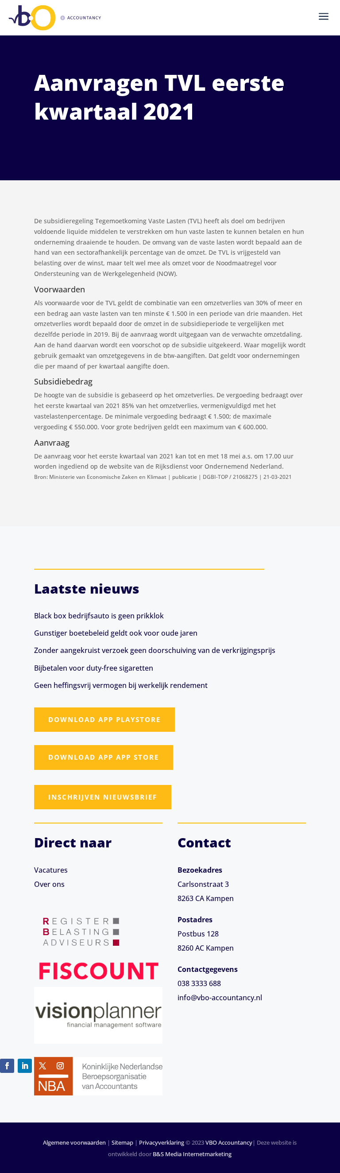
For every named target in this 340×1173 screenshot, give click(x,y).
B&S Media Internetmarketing (192, 1154)
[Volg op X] (42, 1066)
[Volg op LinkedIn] (25, 1066)
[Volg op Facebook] (7, 1066)
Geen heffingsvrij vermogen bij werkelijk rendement (121, 685)
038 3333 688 (199, 983)
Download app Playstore (104, 719)
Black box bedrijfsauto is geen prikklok (99, 616)
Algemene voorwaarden (74, 1142)
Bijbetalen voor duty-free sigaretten (93, 668)
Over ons (49, 884)
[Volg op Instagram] (60, 1066)
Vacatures (51, 870)
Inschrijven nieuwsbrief (102, 796)
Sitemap (122, 1142)
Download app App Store (103, 757)
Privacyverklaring (161, 1142)
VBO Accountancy (228, 1142)
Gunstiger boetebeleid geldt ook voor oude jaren (115, 633)
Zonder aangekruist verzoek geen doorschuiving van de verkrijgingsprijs (154, 650)
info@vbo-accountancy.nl (220, 997)
